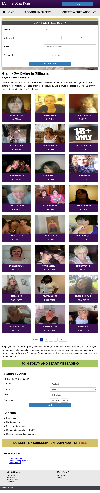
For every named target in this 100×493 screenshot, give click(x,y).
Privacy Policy (12, 479)
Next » (63, 340)
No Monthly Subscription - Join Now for (50, 442)
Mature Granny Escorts (18, 461)
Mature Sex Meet (16, 458)
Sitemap (10, 481)
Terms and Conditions (11, 476)
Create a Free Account (79, 12)
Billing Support (62, 475)
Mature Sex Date (16, 3)
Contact (60, 477)
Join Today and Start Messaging (50, 363)
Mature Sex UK (15, 463)
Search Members (38, 12)
